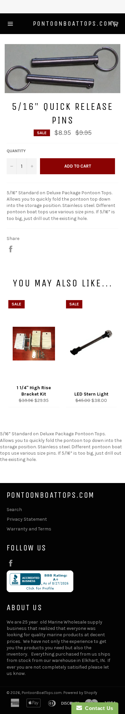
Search (14, 509)
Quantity (16, 151)
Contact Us (97, 708)
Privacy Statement (27, 519)
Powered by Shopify (80, 693)
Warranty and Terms (29, 529)
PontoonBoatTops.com (62, 23)
